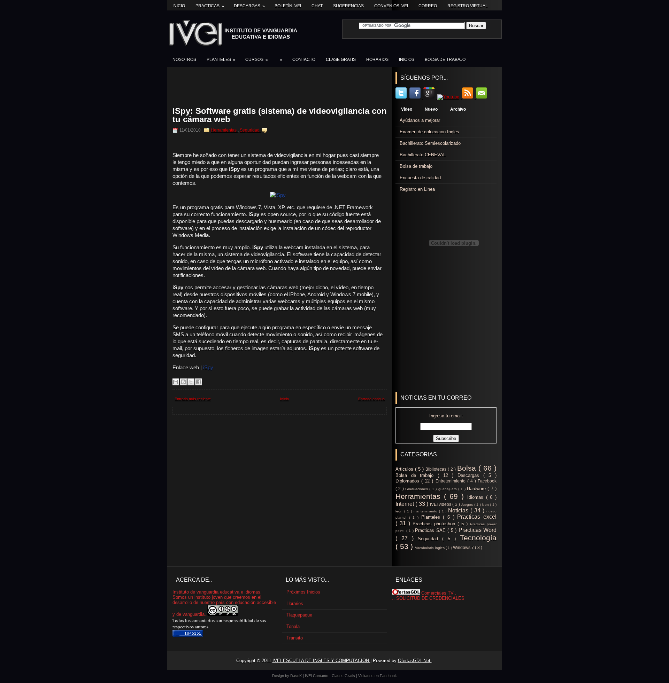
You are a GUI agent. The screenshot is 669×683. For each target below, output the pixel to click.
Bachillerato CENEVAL (423, 154)
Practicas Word (478, 530)
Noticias (459, 510)
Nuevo (431, 109)
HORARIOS (377, 59)
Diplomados (408, 481)
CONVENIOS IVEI (391, 5)
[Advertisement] (282, 87)
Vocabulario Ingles (430, 548)
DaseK (296, 676)
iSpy (208, 367)
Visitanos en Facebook (377, 676)
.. (393, 598)
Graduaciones (417, 489)
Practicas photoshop (435, 523)
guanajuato (448, 489)
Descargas (249, 6)
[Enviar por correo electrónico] (175, 381)
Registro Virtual (467, 5)
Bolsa (467, 468)
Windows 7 (464, 547)
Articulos (405, 469)
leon (486, 505)
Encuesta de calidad (420, 177)
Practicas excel (477, 517)
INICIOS (406, 59)
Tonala (293, 626)
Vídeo (406, 109)
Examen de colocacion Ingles (429, 131)
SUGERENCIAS (348, 5)
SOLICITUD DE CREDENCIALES (430, 598)
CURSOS (256, 59)
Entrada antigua (371, 399)
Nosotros (184, 59)
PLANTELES (221, 59)
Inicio (178, 5)
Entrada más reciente (193, 399)
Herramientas (224, 130)
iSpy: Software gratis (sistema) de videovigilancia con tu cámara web (279, 115)
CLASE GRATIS (341, 59)
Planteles (432, 517)
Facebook (487, 481)
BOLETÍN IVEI (288, 5)
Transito (294, 638)
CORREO (427, 5)
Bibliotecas (436, 469)
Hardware (477, 488)
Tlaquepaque (299, 615)
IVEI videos (441, 504)
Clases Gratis (344, 676)
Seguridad (250, 130)
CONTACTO (303, 59)
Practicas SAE (431, 530)
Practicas (209, 6)
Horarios (294, 603)
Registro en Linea (417, 189)
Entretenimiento (451, 481)
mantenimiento (426, 511)
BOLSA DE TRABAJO (445, 59)
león (399, 511)
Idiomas (476, 497)
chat (317, 5)
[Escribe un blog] (183, 381)
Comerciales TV (437, 593)
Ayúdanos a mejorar (420, 120)
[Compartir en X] (190, 381)
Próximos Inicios (303, 592)
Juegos (467, 505)
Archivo (458, 109)
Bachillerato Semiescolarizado (430, 143)
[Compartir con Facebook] (198, 381)
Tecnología (478, 538)
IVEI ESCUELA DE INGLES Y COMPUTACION (321, 660)
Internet (405, 504)
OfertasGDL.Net (415, 660)
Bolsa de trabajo (416, 166)
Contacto (321, 676)
